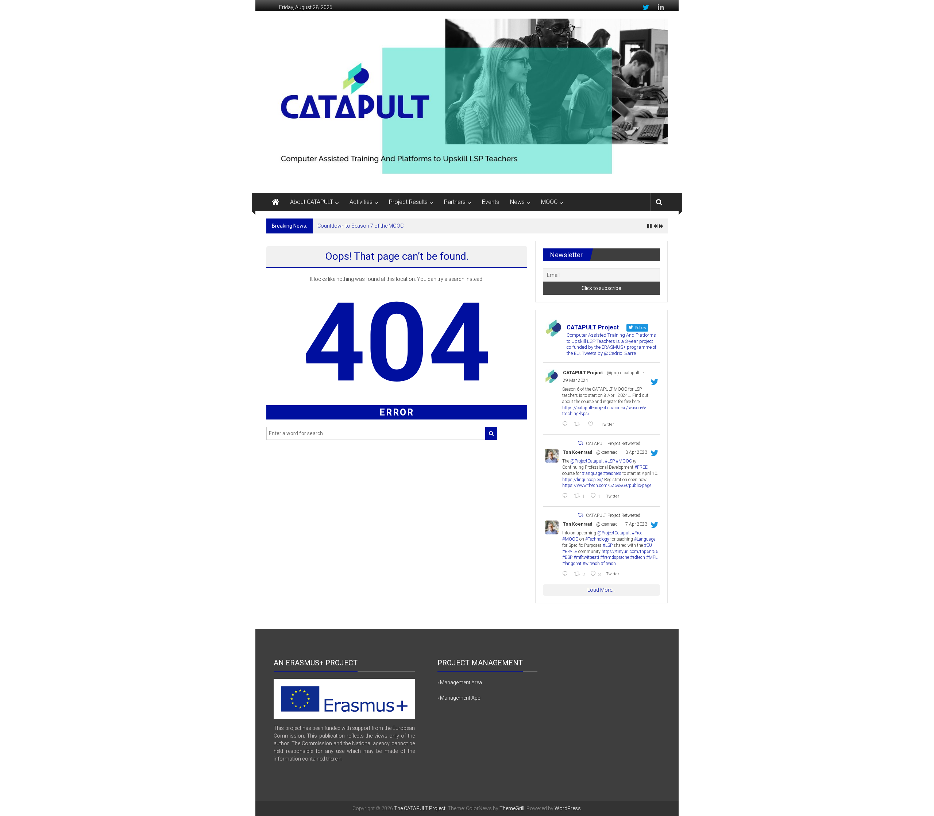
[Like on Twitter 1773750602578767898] (592, 424)
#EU (648, 545)
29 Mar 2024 (575, 380)
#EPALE (569, 551)
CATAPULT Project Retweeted (613, 443)
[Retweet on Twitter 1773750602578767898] (579, 424)
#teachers (612, 473)
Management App (460, 698)
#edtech (637, 557)
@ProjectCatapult (587, 461)
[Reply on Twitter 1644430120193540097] (566, 574)
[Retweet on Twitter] (580, 443)
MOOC (549, 201)
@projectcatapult (623, 372)
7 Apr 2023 (636, 524)
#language (592, 473)
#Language (644, 539)
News (517, 201)
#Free (637, 532)
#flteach (608, 563)
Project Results (408, 201)
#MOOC (624, 461)
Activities (361, 201)
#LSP (610, 461)
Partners (455, 201)
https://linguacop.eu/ (582, 479)
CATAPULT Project (583, 372)
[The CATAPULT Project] (275, 202)
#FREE (641, 467)
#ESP (567, 557)
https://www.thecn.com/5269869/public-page (606, 485)
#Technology (597, 539)
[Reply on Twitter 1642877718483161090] (566, 496)
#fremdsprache (614, 557)
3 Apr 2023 (636, 452)
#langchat (572, 563)
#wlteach (591, 563)
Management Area (461, 682)
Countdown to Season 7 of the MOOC (360, 226)
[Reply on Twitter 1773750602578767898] (566, 424)
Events (490, 201)
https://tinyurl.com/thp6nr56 (630, 551)
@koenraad (607, 452)
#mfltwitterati (586, 557)
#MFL (651, 557)
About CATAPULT (311, 201)
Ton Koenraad (577, 452)
